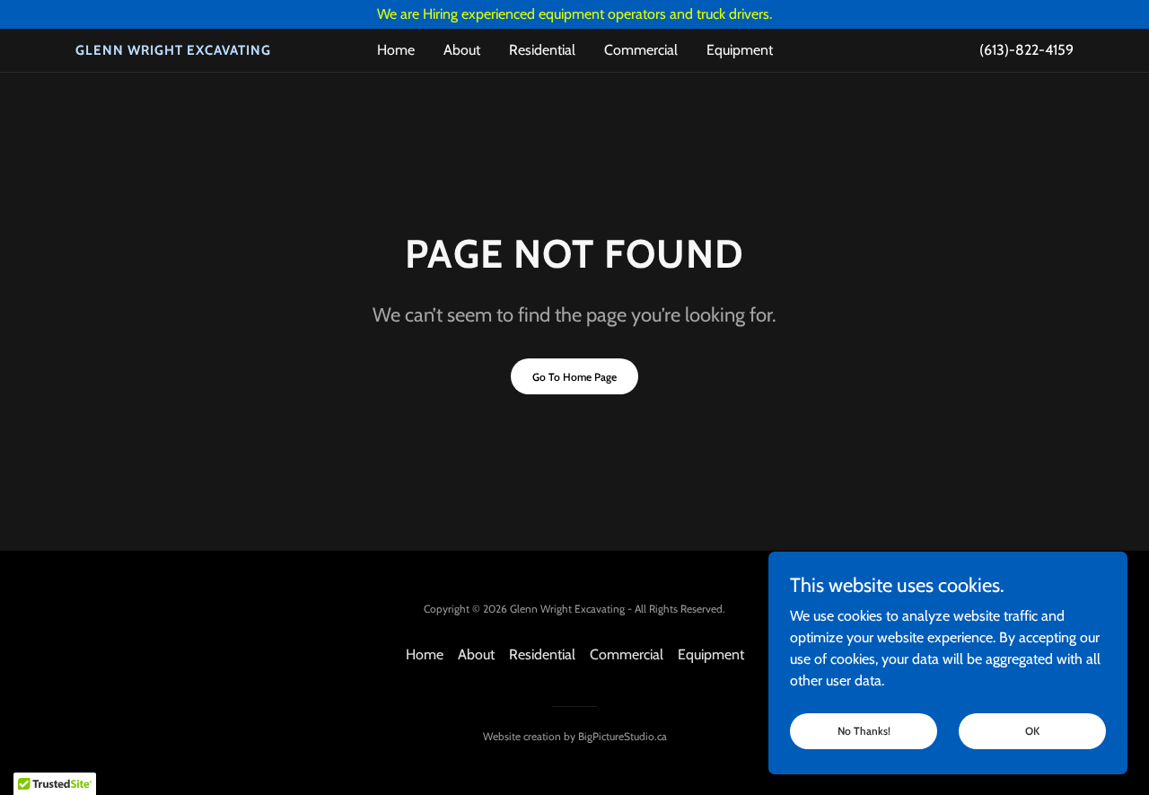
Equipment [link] (739, 49)
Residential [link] (542, 49)
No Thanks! (864, 731)
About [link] (461, 49)
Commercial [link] (641, 49)
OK (1032, 731)
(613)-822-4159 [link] (1026, 49)
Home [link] (396, 49)
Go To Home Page (574, 377)
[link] (200, 49)
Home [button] (424, 654)
